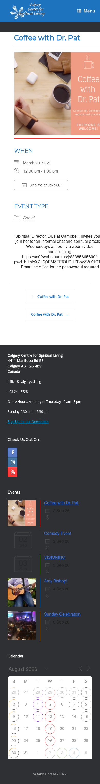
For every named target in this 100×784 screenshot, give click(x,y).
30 (62, 692)
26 (14, 692)
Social (29, 218)
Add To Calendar (44, 185)
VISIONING (54, 557)
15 (86, 716)
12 (50, 716)
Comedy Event (57, 533)
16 (14, 728)
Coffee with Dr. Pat (50, 296)
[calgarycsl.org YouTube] (12, 472)
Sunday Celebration (62, 614)
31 (74, 692)
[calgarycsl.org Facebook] (12, 452)
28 (38, 692)
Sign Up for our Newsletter (28, 421)
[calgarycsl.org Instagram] (12, 462)
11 (38, 716)
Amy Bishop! (55, 581)
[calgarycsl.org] (28, 11)
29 (50, 692)
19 (50, 728)
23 (14, 740)
